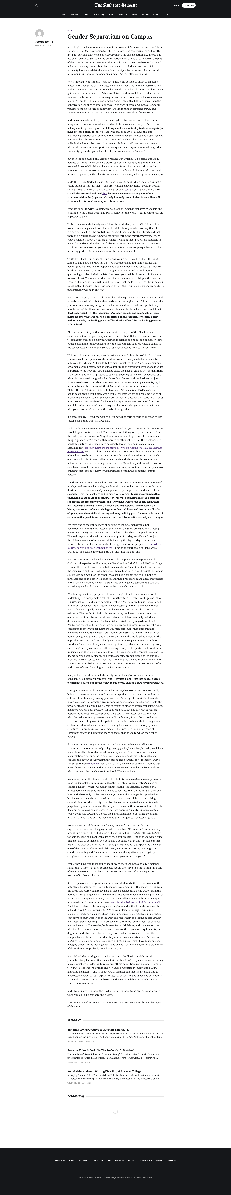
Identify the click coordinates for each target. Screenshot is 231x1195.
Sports (112, 14)
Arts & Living (99, 14)
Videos (135, 14)
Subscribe (189, 5)
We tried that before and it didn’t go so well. (135, 902)
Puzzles (145, 14)
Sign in (176, 5)
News (64, 14)
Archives (131, 1160)
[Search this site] (36, 5)
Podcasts (123, 14)
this (104, 193)
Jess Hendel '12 (44, 41)
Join (109, 1160)
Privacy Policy (146, 1160)
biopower (93, 763)
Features (74, 14)
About (155, 14)
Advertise (119, 1160)
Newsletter (60, 1160)
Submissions (97, 1160)
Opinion (86, 14)
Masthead (83, 1160)
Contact (166, 14)
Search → (171, 1160)
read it (127, 189)
